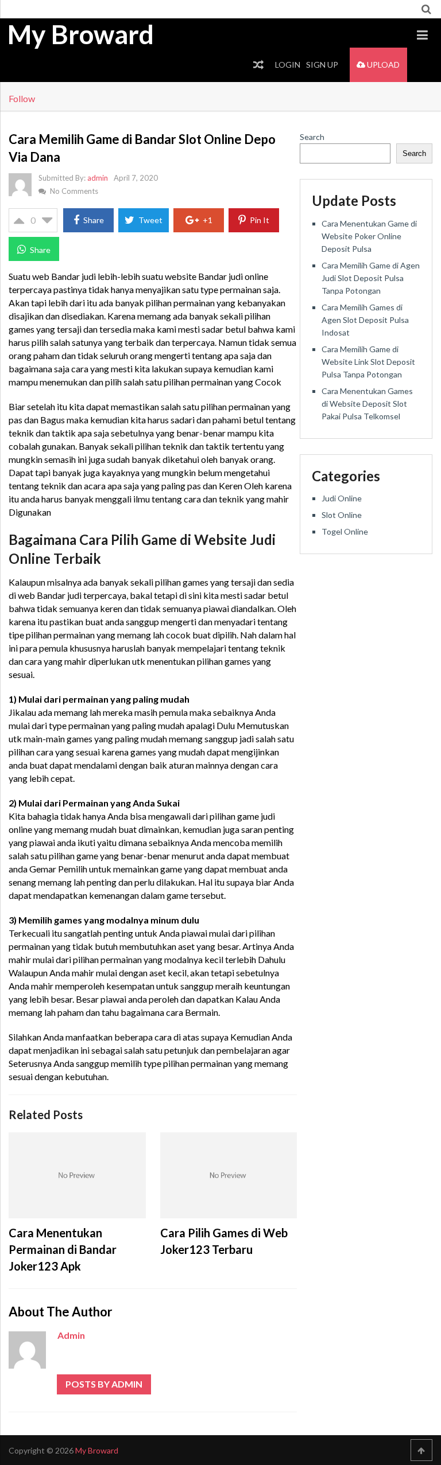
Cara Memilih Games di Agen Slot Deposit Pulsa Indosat (365, 319)
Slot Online (342, 515)
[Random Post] (258, 65)
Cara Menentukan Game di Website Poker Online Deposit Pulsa (369, 236)
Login (287, 64)
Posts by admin (103, 1383)
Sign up (322, 64)
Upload (382, 64)
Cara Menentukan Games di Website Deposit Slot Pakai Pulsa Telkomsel (367, 403)
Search (312, 137)
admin (97, 177)
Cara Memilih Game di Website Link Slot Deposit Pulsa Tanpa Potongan (368, 361)
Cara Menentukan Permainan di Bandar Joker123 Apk (63, 1249)
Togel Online (345, 531)
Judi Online (342, 498)
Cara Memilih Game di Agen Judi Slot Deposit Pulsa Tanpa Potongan (371, 277)
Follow (22, 98)
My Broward (80, 34)
